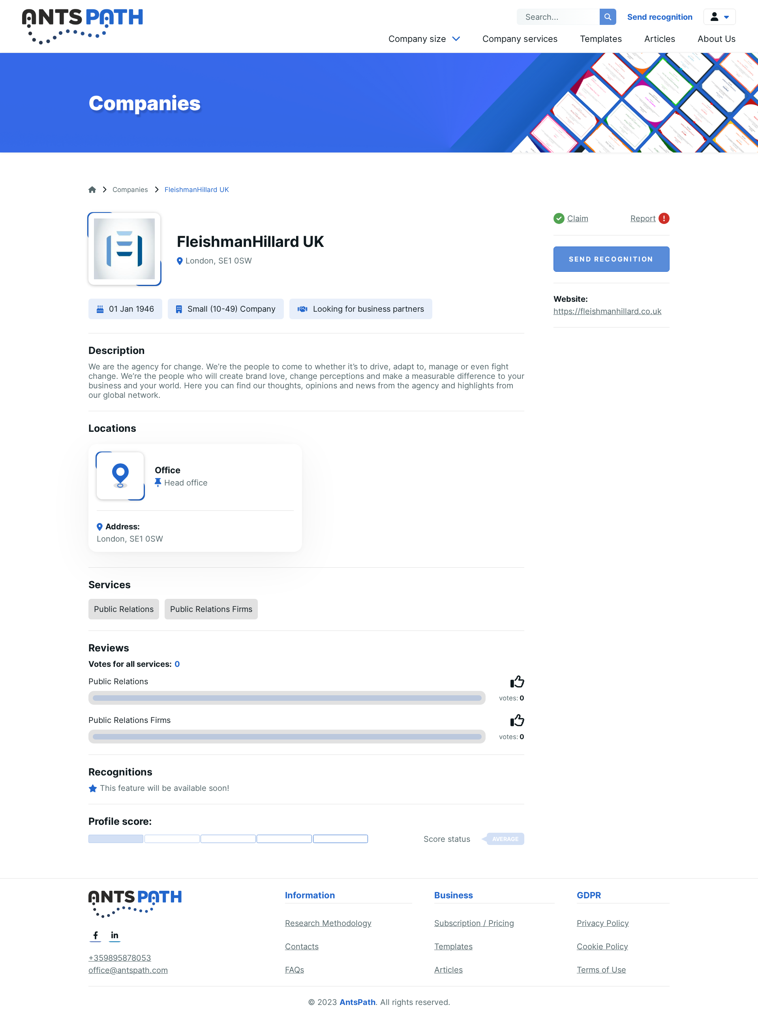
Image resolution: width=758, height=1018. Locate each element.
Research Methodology (328, 923)
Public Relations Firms (211, 609)
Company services (520, 38)
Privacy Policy (603, 923)
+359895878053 (119, 958)
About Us (717, 38)
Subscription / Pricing (474, 923)
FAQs (294, 970)
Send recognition (659, 17)
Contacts (302, 946)
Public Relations (124, 609)
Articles (659, 38)
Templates (601, 38)
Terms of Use (601, 970)
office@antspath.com (128, 970)
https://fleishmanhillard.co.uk (607, 311)
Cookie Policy (602, 946)
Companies (130, 190)
